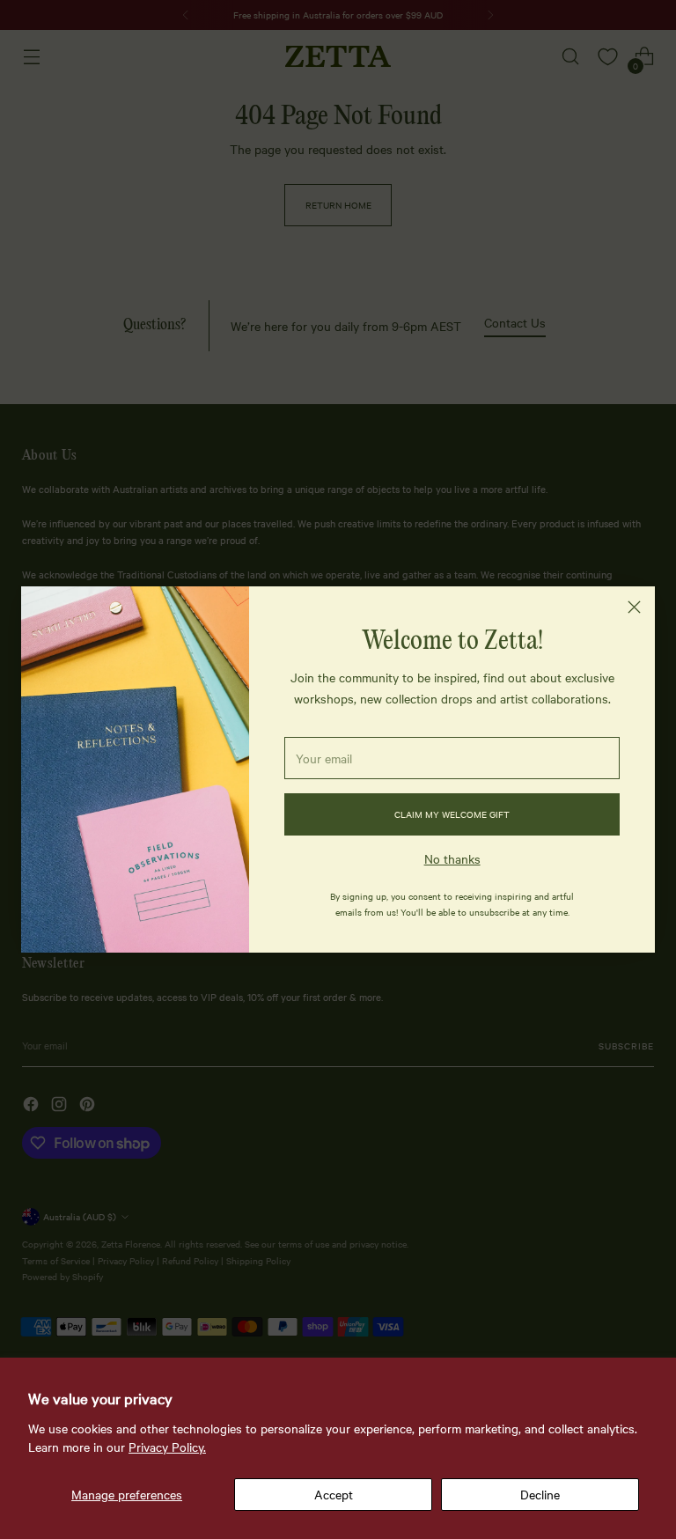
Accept (333, 1494)
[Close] (634, 607)
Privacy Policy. (167, 1446)
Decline (540, 1494)
